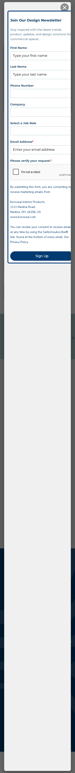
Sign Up (42, 256)
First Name (18, 48)
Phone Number (22, 85)
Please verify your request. (31, 161)
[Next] (73, 338)
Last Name (18, 66)
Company (17, 104)
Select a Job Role (23, 123)
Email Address (21, 142)
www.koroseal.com (23, 217)
